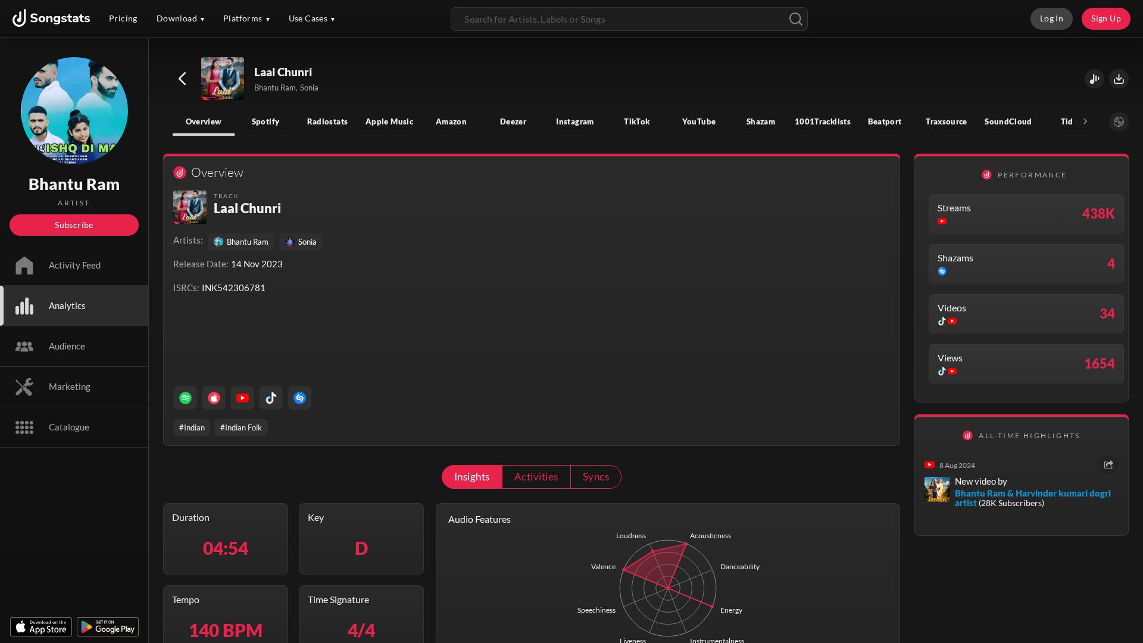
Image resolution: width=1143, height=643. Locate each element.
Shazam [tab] (761, 121)
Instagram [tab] (575, 121)
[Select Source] (1119, 122)
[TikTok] (271, 398)
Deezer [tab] (513, 121)
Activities (536, 476)
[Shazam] (299, 398)
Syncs (596, 476)
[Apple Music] (214, 398)
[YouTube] (242, 398)
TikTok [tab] (636, 121)
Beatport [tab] (885, 121)
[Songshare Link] (1094, 79)
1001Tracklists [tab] (823, 121)
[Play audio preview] (223, 79)
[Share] (1109, 465)
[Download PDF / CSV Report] (1119, 79)
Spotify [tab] (266, 121)
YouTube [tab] (699, 121)
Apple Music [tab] (389, 121)
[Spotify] (185, 398)
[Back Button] (182, 78)
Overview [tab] (204, 121)
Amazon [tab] (451, 121)
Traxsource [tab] (946, 121)
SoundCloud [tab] (1008, 121)
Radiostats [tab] (327, 121)
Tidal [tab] (1070, 121)
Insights (472, 476)
